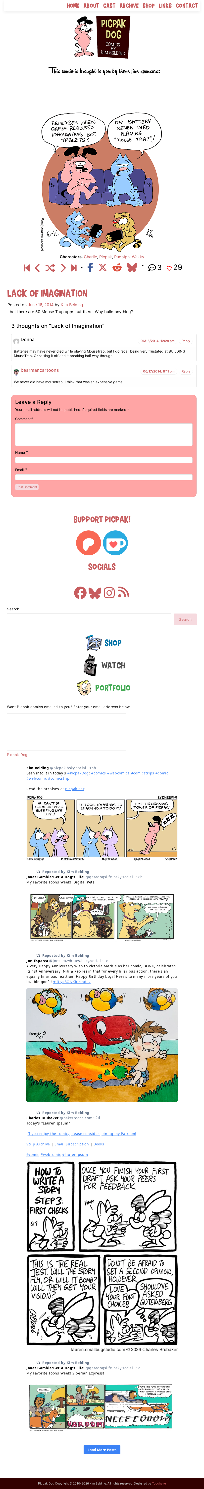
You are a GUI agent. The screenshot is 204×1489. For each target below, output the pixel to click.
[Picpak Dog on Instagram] (109, 590)
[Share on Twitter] (102, 267)
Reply (186, 341)
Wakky (138, 256)
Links (165, 5)
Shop (149, 5)
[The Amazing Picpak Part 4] (63, 268)
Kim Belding (72, 304)
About (91, 5)
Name (20, 452)
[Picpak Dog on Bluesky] (95, 590)
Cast (109, 5)
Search (13, 609)
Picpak (105, 256)
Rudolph (122, 256)
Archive (129, 5)
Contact (187, 5)
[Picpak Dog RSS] (123, 590)
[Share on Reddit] (117, 267)
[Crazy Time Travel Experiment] (38, 268)
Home (73, 5)
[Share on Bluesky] (132, 267)
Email (19, 470)
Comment (23, 419)
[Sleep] (73, 268)
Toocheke (159, 1483)
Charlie (90, 256)
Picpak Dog (17, 754)
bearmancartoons (40, 370)
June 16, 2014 (40, 304)
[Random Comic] (50, 268)
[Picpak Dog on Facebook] (80, 590)
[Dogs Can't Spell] (27, 268)
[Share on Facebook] (90, 267)
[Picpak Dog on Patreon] (88, 542)
